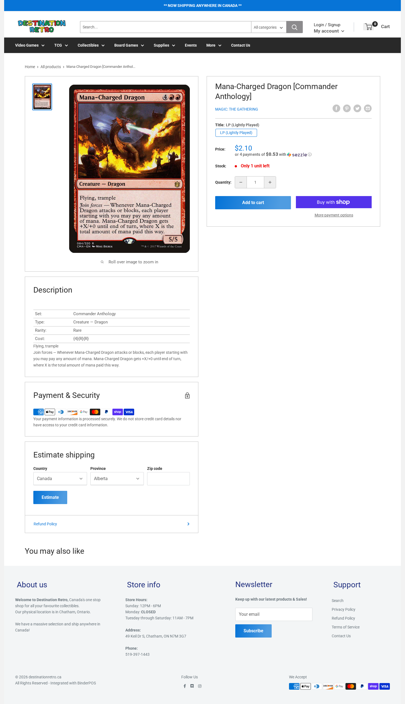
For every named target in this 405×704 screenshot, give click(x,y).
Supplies (161, 45)
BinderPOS (86, 683)
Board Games (126, 45)
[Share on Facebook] (336, 108)
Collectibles (88, 45)
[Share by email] (368, 108)
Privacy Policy (343, 609)
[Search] (294, 27)
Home (30, 67)
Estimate (50, 497)
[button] (303, 154)
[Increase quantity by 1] (270, 182)
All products (50, 67)
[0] (368, 26)
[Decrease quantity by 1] (241, 182)
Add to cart (253, 202)
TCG (58, 45)
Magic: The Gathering (236, 109)
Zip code (154, 468)
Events (191, 45)
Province (98, 468)
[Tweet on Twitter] (357, 108)
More (210, 45)
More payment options (334, 215)
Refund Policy (45, 524)
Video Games (27, 45)
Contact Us (240, 45)
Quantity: (223, 182)
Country (40, 468)
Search (338, 600)
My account (327, 31)
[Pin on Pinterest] (347, 108)
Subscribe (253, 630)
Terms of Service (346, 627)
